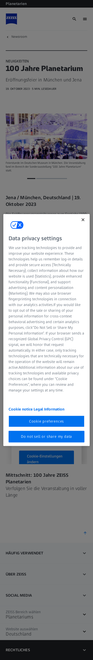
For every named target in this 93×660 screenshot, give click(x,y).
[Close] (83, 220)
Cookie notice (21, 409)
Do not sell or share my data (46, 436)
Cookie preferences (46, 421)
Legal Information (49, 409)
